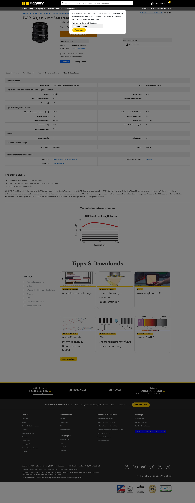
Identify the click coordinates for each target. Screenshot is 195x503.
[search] (97, 3)
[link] (170, 2)
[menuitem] (30, 8)
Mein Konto (159, 4)
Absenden (79, 30)
